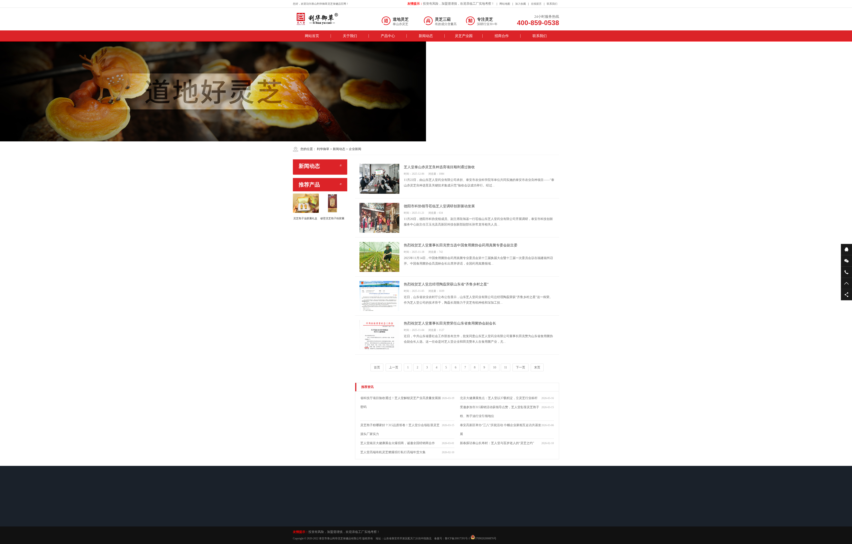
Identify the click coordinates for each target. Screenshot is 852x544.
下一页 (520, 367)
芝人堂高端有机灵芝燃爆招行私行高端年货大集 (393, 452)
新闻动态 (426, 36)
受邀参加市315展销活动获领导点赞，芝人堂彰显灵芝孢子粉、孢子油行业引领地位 (499, 412)
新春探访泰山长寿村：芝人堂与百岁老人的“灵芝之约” (497, 443)
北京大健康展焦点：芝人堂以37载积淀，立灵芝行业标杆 (499, 398)
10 (494, 367)
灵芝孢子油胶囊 (340, 519)
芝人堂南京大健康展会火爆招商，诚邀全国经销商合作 (397, 443)
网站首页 (312, 36)
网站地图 (504, 3)
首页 (377, 367)
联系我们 (552, 3)
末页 (537, 367)
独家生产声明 (308, 519)
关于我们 (350, 36)
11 (505, 367)
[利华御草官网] (322, 19)
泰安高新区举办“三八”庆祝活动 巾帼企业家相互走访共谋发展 (500, 429)
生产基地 (398, 519)
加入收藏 (520, 3)
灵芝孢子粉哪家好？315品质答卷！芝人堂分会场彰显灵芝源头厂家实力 (400, 429)
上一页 (393, 367)
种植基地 (398, 513)
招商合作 (502, 36)
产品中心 (388, 36)
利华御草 (323, 149)
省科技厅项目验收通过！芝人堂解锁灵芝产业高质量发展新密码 (400, 402)
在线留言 (536, 3)
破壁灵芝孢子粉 (340, 513)
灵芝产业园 (464, 36)
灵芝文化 (398, 525)
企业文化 (305, 513)
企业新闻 (355, 149)
